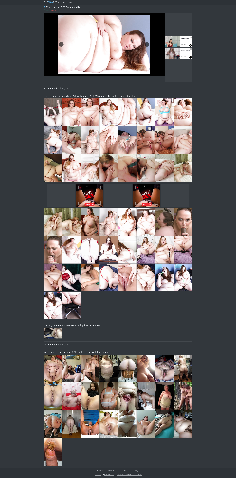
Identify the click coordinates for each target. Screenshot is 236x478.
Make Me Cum (185, 38)
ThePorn (51, 2)
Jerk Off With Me (185, 50)
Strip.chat (183, 44)
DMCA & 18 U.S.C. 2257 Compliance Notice (129, 475)
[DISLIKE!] (52, 10)
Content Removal (109, 475)
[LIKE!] (44, 10)
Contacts (98, 475)
